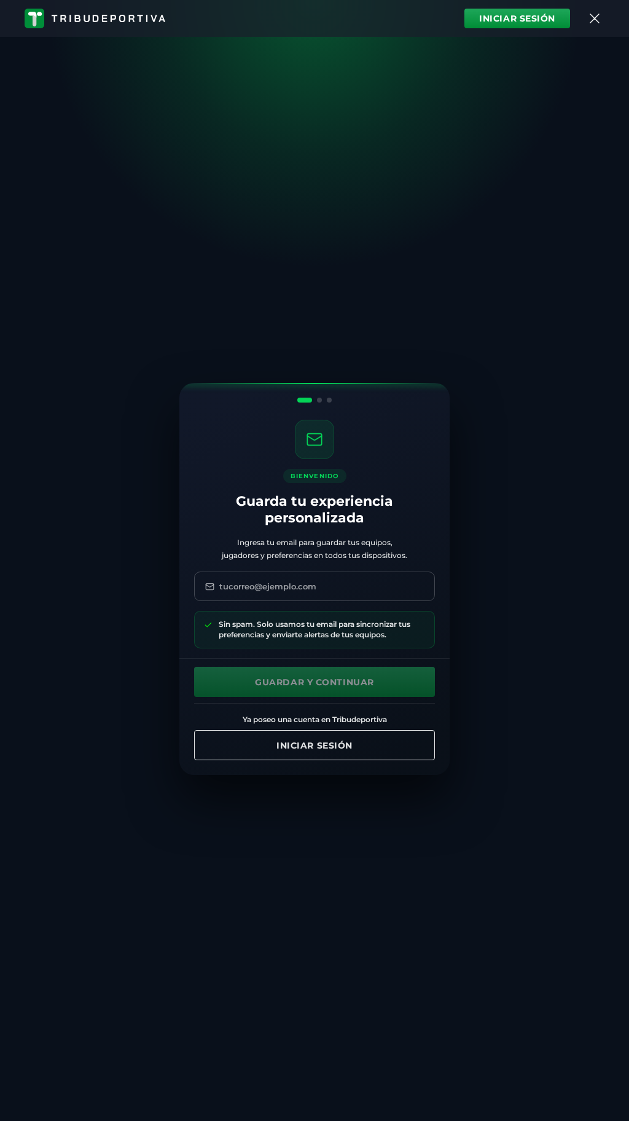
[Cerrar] (594, 18)
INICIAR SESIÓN (517, 18)
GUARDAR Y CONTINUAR (314, 682)
